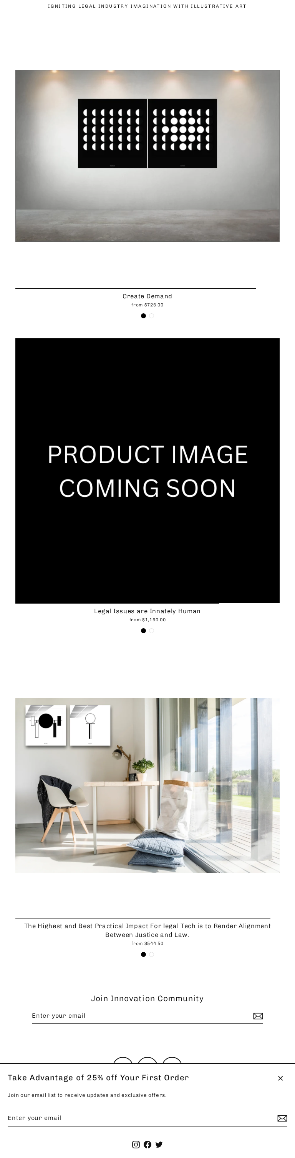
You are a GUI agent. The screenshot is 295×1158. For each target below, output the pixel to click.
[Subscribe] (281, 1118)
